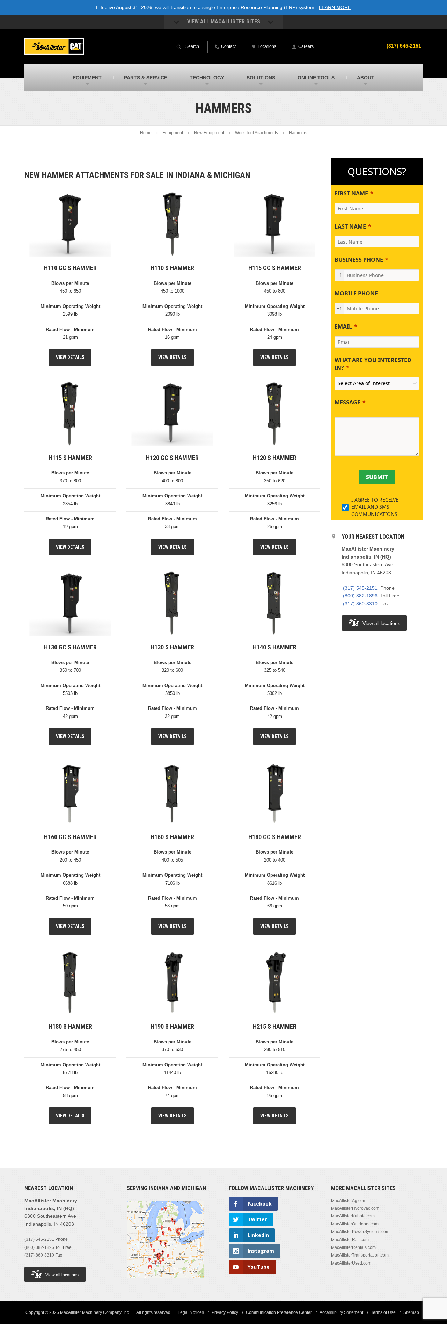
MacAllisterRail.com (350, 1239)
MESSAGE (347, 402)
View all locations (381, 623)
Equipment (172, 132)
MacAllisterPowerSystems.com (360, 1231)
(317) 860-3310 (360, 603)
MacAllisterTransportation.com (360, 1255)
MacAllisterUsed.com (351, 1262)
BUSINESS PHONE (359, 260)
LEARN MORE (335, 7)
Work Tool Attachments (256, 132)
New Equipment (209, 132)
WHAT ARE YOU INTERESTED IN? (373, 364)
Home (146, 132)
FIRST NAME (351, 193)
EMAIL (343, 326)
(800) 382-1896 (360, 595)
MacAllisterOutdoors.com (355, 1223)
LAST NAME (350, 226)
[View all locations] (165, 1281)
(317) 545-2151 (404, 46)
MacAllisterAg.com (348, 1200)
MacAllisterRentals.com (353, 1247)
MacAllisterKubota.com (353, 1216)
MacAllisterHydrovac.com (355, 1208)
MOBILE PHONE (356, 293)
